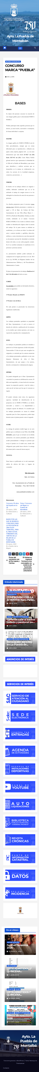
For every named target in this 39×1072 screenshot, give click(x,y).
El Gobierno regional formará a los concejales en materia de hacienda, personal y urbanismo (26, 564)
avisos (9, 616)
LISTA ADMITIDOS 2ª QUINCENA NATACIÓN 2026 (19, 971)
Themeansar (20, 1063)
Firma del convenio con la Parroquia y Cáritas (14, 560)
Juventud (27, 591)
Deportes (10, 989)
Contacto (6, 1068)
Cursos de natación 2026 (18, 1017)
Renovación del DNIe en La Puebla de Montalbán (19, 644)
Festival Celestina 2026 (17, 946)
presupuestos (11, 594)
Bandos (9, 639)
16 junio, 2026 (14, 998)
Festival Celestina (13, 942)
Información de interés (22, 1013)
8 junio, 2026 (14, 1022)
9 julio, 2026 (14, 975)
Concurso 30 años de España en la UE (12, 505)
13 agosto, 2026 (15, 951)
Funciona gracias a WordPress (14, 1060)
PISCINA (17, 989)
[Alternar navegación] (20, 48)
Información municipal (13, 61)
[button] (35, 48)
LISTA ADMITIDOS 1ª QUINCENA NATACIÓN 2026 (19, 995)
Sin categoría (11, 966)
